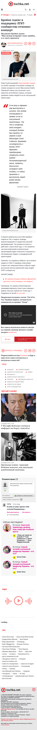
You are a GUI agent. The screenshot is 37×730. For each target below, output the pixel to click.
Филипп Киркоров (9, 651)
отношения (25, 666)
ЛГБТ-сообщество (14, 387)
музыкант (11, 374)
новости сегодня (14, 384)
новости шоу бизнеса (10, 666)
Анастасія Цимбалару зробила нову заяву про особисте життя (23, 528)
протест (10, 379)
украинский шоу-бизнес (24, 676)
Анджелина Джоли (9, 639)
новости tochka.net (15, 372)
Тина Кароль (23, 649)
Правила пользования (7, 719)
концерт (10, 369)
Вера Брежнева (8, 642)
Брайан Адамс (23, 369)
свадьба (26, 671)
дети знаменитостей (10, 656)
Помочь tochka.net (18, 15)
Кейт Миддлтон (8, 644)
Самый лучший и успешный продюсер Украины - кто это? (23, 550)
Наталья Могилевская (11, 647)
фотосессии (6, 678)
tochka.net (12, 332)
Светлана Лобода (9, 649)
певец (30, 372)
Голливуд (20, 642)
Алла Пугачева (8, 637)
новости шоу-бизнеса (16, 377)
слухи (15, 674)
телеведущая (7, 676)
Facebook (24, 355)
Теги (4, 630)
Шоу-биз (28, 651)
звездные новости (25, 379)
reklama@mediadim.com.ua (8, 709)
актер (4, 654)
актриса (12, 654)
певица (12, 669)
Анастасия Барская (14, 43)
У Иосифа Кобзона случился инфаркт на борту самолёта (15, 427)
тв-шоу (22, 674)
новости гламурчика (15, 382)
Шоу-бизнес (6, 53)
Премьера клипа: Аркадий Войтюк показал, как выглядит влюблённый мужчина (17, 467)
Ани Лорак (24, 639)
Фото (21, 651)
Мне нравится (26, 512)
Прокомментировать (13, 512)
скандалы (6, 674)
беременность (23, 654)
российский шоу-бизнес (11, 671)
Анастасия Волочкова (25, 637)
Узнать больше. (5, 725)
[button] (30, 9)
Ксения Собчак (23, 644)
